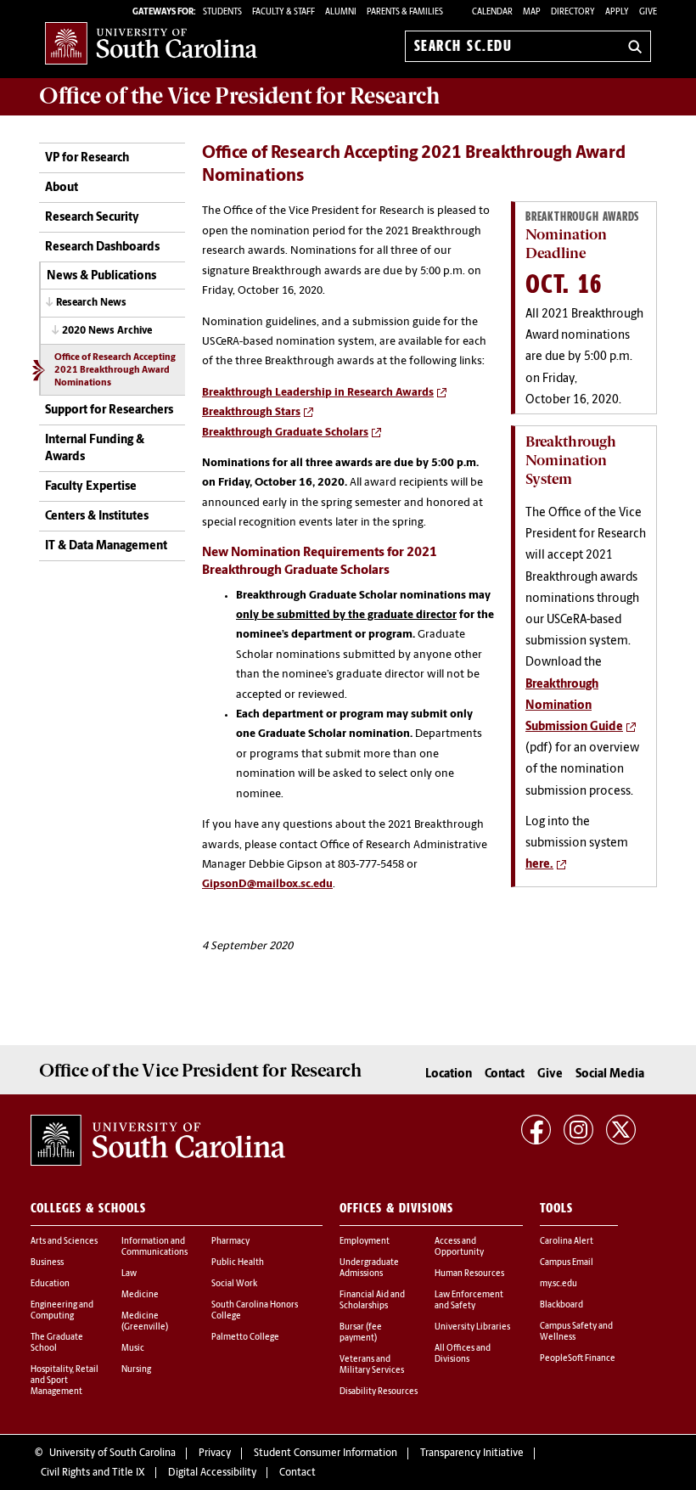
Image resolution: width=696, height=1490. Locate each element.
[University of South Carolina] (158, 1140)
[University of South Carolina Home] (151, 42)
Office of (239, 96)
